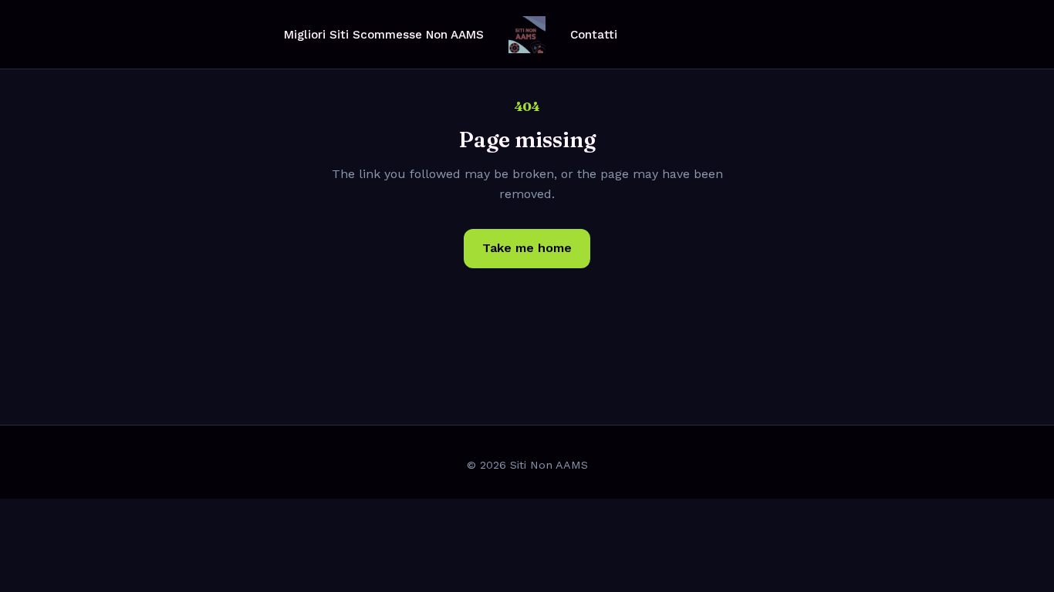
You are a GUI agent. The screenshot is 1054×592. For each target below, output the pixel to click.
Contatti (593, 35)
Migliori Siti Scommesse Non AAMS (384, 35)
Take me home (527, 247)
